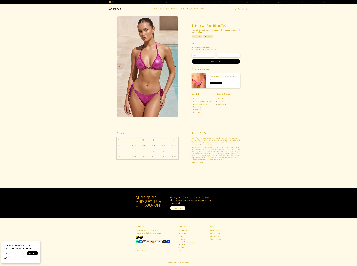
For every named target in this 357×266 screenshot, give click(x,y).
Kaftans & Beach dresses (186, 242)
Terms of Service (215, 239)
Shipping (201, 49)
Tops (179, 250)
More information (197, 163)
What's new (182, 233)
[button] (175, 9)
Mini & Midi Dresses (185, 245)
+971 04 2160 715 (153, 230)
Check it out (292, 2)
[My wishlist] (242, 8)
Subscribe (32, 253)
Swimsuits (181, 239)
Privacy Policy (215, 230)
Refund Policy (215, 233)
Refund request (141, 251)
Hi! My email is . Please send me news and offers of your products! (193, 200)
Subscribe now (178, 208)
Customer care (140, 245)
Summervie (175, 262)
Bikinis (180, 236)
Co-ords (181, 248)
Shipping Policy (215, 236)
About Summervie (141, 248)
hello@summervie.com (153, 233)
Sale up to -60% (183, 230)
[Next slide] (175, 66)
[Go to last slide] (120, 66)
